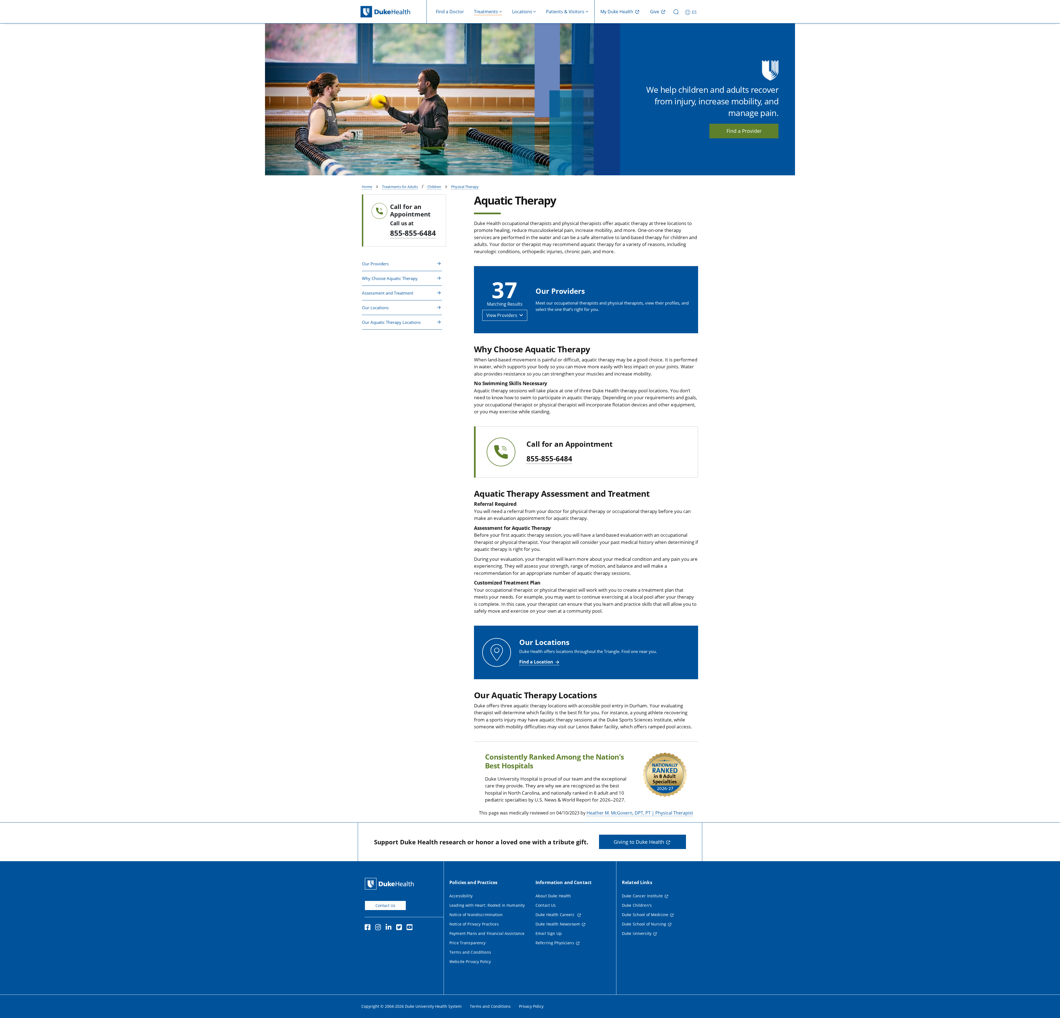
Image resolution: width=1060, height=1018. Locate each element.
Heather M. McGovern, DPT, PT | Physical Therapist (640, 813)
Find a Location (536, 662)
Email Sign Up (549, 933)
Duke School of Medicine (645, 914)
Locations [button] (522, 12)
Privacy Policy (531, 1006)
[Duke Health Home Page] (390, 884)
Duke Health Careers (556, 914)
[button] (402, 264)
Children (434, 186)
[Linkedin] (390, 928)
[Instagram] (379, 928)
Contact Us (385, 905)
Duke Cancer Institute (642, 895)
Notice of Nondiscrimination (476, 914)
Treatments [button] (486, 12)
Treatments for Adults (400, 186)
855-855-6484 (413, 233)
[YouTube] (411, 928)
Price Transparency (467, 942)
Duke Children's (637, 905)
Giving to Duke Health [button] (639, 842)
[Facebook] (369, 928)
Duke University (636, 933)
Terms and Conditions (470, 952)
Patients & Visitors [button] (565, 12)
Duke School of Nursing (644, 924)
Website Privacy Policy (470, 961)
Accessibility (461, 895)
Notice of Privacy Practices (474, 924)
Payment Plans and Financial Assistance (486, 933)
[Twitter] (400, 928)
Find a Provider (744, 131)
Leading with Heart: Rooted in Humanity (487, 905)
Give (654, 12)
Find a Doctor (450, 12)
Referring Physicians (555, 942)
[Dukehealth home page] (394, 11)
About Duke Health (553, 895)
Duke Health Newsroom (558, 924)
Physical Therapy (465, 186)
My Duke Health (616, 12)
